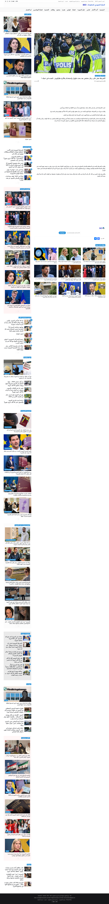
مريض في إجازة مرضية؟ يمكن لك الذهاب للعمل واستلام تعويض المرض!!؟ (13, 653)
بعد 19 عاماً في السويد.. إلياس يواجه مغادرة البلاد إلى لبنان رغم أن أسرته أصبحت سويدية (13, 322)
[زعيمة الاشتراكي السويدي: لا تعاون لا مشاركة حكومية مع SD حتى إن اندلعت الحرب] (69, 254)
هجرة (63, 10)
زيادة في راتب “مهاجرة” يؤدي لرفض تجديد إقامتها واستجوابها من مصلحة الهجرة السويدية (13, 171)
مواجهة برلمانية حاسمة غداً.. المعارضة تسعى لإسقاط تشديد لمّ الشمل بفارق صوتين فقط (14, 329)
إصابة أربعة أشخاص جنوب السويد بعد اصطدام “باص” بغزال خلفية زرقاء (14, 723)
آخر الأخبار (95, 10)
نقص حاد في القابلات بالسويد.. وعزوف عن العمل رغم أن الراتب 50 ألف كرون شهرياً (14, 390)
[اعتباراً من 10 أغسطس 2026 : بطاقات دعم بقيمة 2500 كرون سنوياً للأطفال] (94, 288)
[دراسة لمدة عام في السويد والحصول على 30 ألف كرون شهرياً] (27, 401)
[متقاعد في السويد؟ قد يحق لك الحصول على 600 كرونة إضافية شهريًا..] (26, 638)
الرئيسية (102, 10)
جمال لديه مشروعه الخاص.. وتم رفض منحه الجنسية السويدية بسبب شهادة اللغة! (13, 347)
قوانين (69, 10)
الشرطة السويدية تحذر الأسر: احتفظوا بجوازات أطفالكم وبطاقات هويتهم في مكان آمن (13, 151)
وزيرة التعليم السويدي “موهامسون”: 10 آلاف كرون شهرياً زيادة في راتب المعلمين (13, 158)
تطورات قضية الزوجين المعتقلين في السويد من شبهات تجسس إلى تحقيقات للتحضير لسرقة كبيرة (13, 710)
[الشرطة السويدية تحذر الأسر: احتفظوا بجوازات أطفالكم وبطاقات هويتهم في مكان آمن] (27, 151)
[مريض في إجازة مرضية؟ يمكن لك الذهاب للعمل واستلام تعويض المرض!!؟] (26, 653)
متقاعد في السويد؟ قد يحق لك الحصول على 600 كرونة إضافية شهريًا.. (13, 638)
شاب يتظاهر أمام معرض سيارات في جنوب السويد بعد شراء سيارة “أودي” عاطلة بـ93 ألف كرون (14, 869)
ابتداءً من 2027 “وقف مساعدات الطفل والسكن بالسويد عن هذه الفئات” (14, 178)
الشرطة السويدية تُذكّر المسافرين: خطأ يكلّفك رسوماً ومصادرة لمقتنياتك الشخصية (13, 666)
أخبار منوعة (97, 75)
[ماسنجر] (95, 238)
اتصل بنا (66, 1)
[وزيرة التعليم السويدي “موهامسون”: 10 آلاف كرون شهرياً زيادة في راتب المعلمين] (27, 158)
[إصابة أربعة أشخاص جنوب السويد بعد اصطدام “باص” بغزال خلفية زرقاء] (27, 723)
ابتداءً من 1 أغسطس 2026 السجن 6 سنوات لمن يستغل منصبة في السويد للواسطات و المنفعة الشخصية (18, 307)
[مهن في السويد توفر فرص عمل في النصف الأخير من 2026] (27, 396)
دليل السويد (81, 10)
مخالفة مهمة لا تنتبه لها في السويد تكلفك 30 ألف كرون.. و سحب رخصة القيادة (13, 673)
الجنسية (46, 10)
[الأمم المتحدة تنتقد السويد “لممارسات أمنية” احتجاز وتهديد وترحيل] (45, 254)
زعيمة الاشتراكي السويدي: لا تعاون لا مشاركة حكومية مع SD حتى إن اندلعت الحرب (13, 341)
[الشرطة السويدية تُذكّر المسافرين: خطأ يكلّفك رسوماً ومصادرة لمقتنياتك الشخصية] (26, 666)
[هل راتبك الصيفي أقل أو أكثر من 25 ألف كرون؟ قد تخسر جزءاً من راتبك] (26, 659)
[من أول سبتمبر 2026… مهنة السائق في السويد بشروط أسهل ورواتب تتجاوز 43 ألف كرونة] (27, 383)
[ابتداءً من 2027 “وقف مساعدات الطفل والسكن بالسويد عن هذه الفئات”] (27, 177)
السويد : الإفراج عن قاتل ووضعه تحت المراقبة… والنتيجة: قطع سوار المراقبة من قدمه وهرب (13, 716)
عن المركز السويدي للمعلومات (74, 1)
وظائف (53, 10)
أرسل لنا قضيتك (61, 1)
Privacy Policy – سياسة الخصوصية (87, 1)
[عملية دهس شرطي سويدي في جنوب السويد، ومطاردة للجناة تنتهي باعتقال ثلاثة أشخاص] (27, 729)
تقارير (88, 10)
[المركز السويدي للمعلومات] (54, 5)
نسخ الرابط (62, 232)
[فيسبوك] (98, 238)
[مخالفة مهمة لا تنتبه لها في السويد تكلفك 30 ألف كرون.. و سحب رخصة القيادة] (26, 672)
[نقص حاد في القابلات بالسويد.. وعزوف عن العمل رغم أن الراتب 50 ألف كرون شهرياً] (27, 389)
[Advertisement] (69, 22)
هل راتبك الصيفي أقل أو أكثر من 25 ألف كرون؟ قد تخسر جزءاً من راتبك (14, 660)
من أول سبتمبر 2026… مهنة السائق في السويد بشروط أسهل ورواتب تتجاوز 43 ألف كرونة (14, 383)
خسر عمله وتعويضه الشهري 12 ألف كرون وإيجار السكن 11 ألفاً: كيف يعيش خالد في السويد (14, 165)
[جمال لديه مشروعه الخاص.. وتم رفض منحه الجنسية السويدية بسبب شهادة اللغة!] (27, 347)
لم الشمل (28, 10)
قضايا (74, 10)
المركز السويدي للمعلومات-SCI (99, 81)
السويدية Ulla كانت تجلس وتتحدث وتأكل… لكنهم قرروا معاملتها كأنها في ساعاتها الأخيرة (13, 884)
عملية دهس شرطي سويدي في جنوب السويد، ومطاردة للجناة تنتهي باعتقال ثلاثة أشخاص (13, 729)
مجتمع (58, 10)
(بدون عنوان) (28, 139)
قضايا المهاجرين (38, 10)
